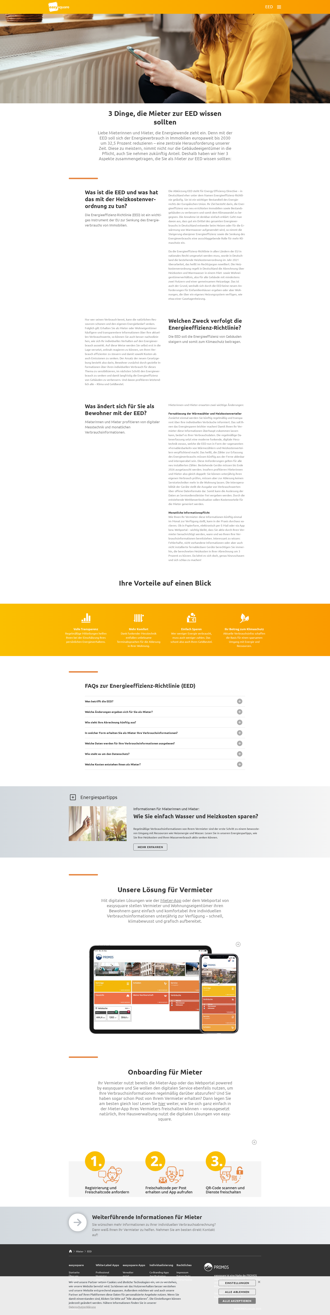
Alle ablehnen (237, 1292)
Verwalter (128, 1272)
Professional (102, 1272)
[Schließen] (259, 1281)
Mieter (79, 1251)
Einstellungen (237, 1283)
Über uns (73, 1275)
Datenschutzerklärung (82, 1306)
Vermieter (101, 1275)
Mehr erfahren (150, 847)
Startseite (74, 1272)
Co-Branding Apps (159, 1272)
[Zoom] (238, 944)
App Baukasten (158, 1275)
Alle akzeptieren (237, 1301)
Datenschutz (183, 1275)
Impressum (182, 1272)
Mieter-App (170, 900)
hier (162, 1103)
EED (89, 1251)
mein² (126, 1275)
